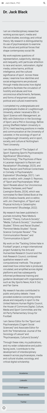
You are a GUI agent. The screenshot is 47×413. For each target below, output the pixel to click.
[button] (2, 3)
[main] (23, 12)
